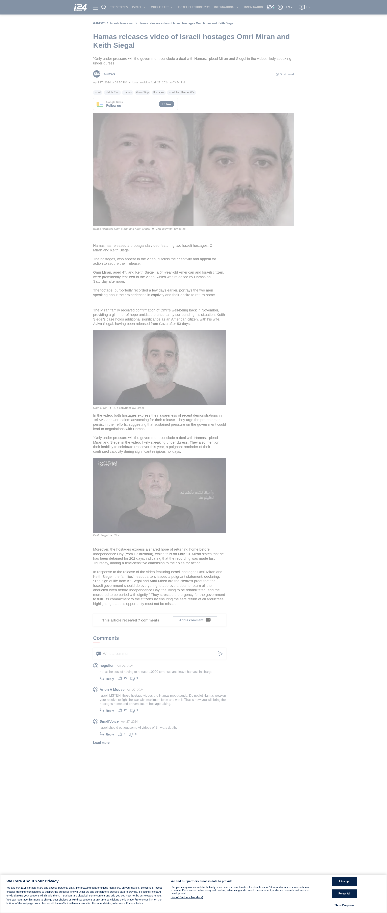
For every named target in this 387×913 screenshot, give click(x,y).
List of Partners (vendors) (187, 897)
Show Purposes (344, 905)
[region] (193, 894)
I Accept (344, 881)
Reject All (344, 893)
